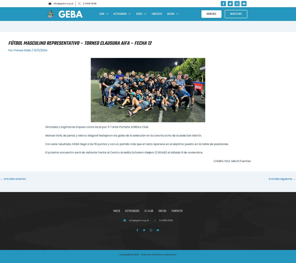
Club (101, 14)
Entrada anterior (13, 179)
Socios (171, 14)
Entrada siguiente (282, 179)
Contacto (157, 14)
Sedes (139, 14)
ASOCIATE (211, 14)
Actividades (120, 14)
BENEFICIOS (236, 14)
